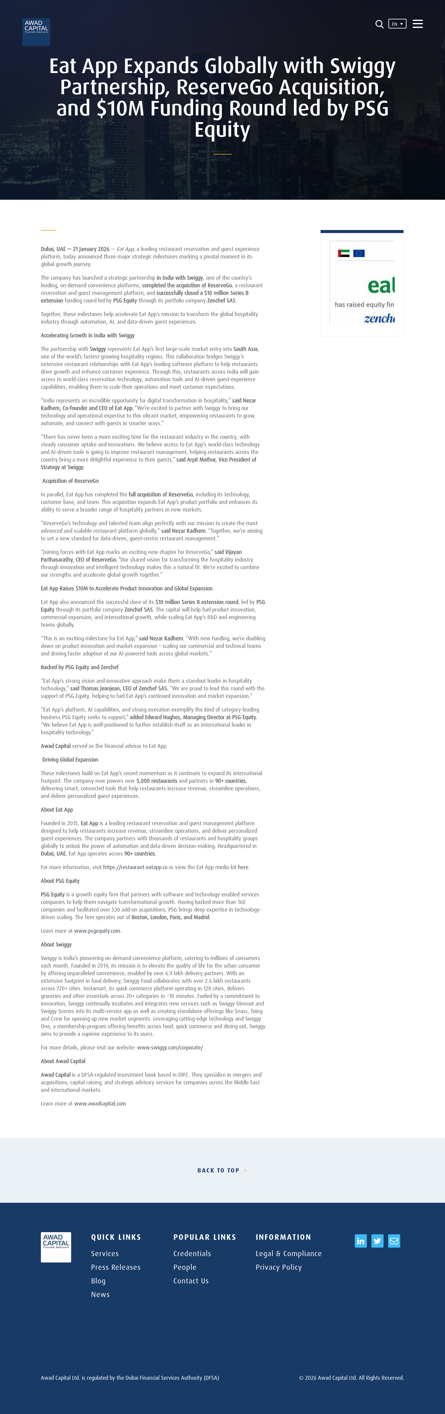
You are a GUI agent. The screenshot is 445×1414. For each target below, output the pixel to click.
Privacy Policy (279, 1267)
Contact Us (191, 1280)
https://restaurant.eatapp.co (135, 867)
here (243, 867)
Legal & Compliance (289, 1253)
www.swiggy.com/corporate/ (170, 1047)
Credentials (192, 1253)
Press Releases (116, 1267)
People (185, 1267)
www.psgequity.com (97, 930)
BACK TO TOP (218, 1170)
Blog (98, 1280)
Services (105, 1253)
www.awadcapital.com (100, 1103)
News (100, 1294)
